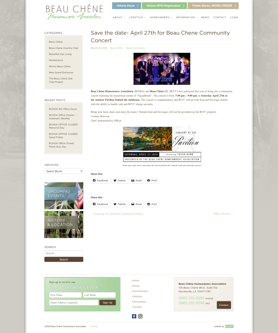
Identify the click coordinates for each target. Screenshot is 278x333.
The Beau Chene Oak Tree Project (61, 80)
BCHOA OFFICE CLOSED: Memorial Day (63, 126)
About (118, 17)
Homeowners (160, 17)
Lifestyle (136, 17)
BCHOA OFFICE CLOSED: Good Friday (63, 136)
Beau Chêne (55, 41)
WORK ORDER (212, 5)
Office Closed (223, 213)
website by (223, 326)
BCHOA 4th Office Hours (63, 109)
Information (186, 17)
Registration (163, 5)
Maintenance (56, 60)
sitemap (94, 326)
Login (234, 17)
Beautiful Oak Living (60, 54)
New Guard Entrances (61, 72)
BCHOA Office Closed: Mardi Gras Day (61, 145)
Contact (219, 17)
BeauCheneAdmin (135, 48)
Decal (125, 5)
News (205, 17)
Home (135, 280)
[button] (162, 69)
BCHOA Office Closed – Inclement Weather (62, 117)
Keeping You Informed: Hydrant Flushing (117, 213)
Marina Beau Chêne (60, 66)
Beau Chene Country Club (63, 48)
